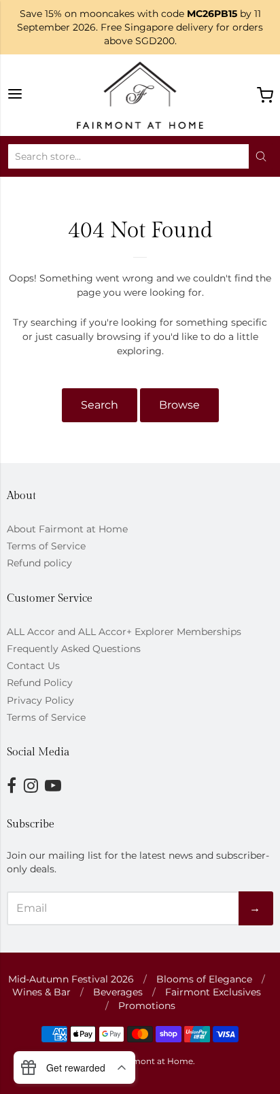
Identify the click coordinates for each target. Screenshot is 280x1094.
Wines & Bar (41, 992)
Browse (179, 404)
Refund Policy (40, 683)
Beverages (118, 992)
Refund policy (39, 563)
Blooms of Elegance (204, 979)
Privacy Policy (40, 700)
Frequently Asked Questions (74, 649)
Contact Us (33, 666)
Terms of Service (46, 546)
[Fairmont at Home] (140, 95)
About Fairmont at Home (67, 529)
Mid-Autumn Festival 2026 (71, 979)
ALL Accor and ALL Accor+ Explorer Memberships (124, 632)
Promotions (146, 1005)
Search (99, 404)
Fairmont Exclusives (213, 992)
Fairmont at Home (154, 1061)
